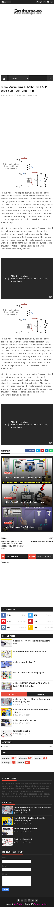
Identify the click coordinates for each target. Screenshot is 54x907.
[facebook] (37, 2)
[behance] (51, 2)
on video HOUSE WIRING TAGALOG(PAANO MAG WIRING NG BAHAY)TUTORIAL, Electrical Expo (31, 684)
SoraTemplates (19, 904)
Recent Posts (14, 694)
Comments (40, 694)
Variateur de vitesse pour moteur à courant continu (30, 651)
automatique (6, 758)
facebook (48, 556)
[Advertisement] (27, 46)
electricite (38, 758)
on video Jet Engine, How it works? (24, 662)
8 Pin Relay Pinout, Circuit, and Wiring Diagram (28, 672)
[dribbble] (44, 2)
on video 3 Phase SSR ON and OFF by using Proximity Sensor (24, 502)
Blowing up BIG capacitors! (21, 730)
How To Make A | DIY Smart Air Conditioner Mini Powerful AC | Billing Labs (32, 711)
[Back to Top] (36, 900)
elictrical (33, 95)
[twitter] (40, 2)
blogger (32, 556)
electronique (6, 762)
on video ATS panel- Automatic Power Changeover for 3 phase (25, 477)
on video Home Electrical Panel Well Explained (19, 527)
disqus (39, 556)
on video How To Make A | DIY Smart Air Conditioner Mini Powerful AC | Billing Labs (31, 700)
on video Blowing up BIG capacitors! (24, 720)
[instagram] (48, 2)
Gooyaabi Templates (41, 904)
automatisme (23, 758)
